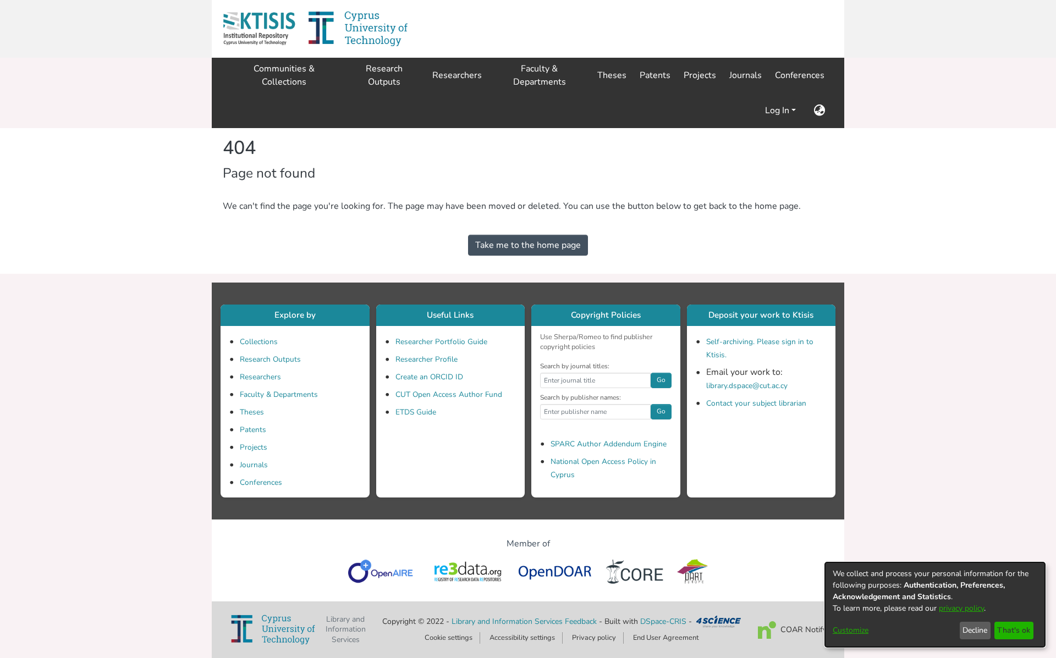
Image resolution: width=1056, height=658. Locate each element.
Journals (254, 465)
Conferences (261, 482)
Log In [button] (778, 110)
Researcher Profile (426, 359)
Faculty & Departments (279, 394)
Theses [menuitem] (611, 75)
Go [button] (661, 379)
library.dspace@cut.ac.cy (747, 385)
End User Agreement (665, 638)
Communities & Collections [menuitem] (284, 75)
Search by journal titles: (574, 366)
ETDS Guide (415, 412)
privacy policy (961, 608)
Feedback (581, 621)
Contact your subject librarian (756, 403)
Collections (259, 341)
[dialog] (935, 604)
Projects (253, 447)
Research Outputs (270, 359)
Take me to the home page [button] (528, 245)
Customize (850, 630)
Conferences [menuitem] (799, 75)
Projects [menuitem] (700, 75)
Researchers (260, 377)
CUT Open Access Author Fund (448, 394)
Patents (253, 429)
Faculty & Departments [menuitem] (539, 75)
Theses (252, 412)
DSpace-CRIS (663, 621)
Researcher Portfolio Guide (441, 341)
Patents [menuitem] (655, 75)
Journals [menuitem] (745, 75)
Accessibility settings (522, 638)
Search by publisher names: (580, 397)
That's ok (1013, 630)
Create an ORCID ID (429, 377)
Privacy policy (594, 638)
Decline (975, 630)
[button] (259, 29)
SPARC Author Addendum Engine (609, 444)
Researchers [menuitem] (457, 75)
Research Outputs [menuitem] (384, 75)
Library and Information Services (508, 621)
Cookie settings (448, 638)
